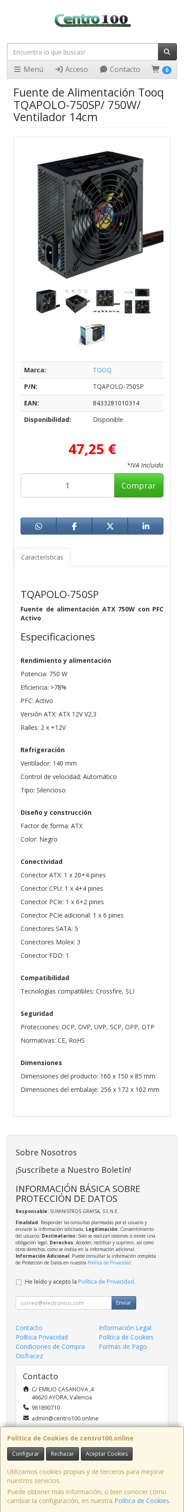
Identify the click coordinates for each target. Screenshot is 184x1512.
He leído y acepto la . (80, 1281)
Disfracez (29, 1356)
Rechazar (62, 1453)
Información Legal (125, 1327)
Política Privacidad (42, 1337)
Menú (32, 69)
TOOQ (102, 370)
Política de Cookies (141, 1500)
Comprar (138, 485)
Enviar (123, 1302)
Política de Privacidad (109, 1262)
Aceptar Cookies (107, 1453)
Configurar (25, 1453)
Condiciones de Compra (50, 1346)
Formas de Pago (123, 1346)
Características (42, 557)
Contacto (124, 69)
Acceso (75, 69)
